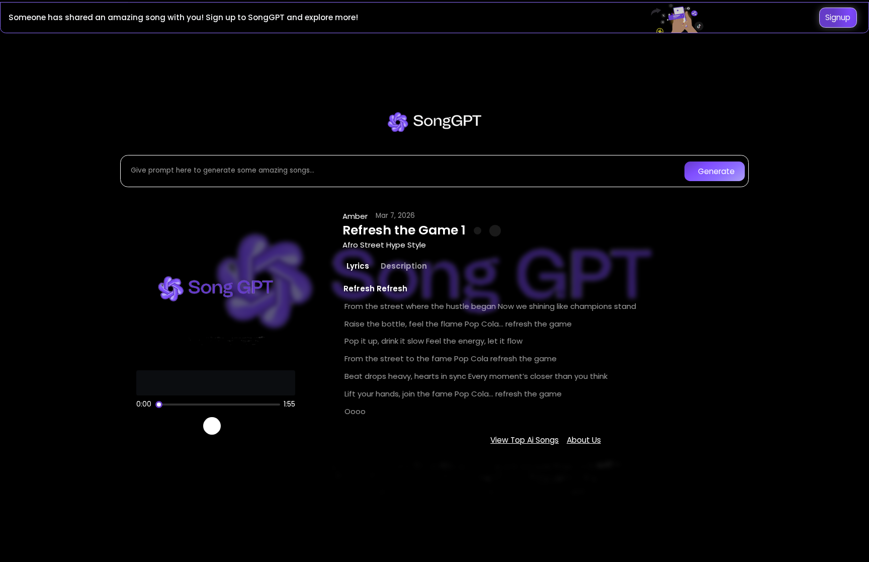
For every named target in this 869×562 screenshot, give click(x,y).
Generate (716, 171)
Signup (837, 17)
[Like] (478, 231)
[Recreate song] (240, 426)
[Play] (212, 426)
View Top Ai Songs (524, 440)
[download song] (495, 230)
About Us (584, 440)
